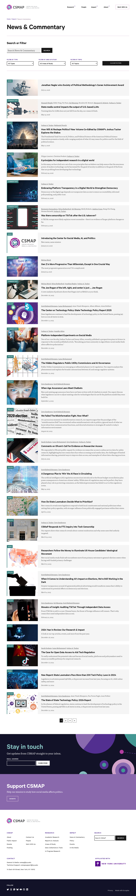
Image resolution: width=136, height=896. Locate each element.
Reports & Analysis (52, 840)
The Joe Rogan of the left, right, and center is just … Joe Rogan (71, 287)
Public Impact (12, 840)
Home (9, 19)
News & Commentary (24, 19)
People (83, 7)
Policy (72, 840)
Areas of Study (50, 844)
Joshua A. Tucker (115, 103)
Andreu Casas (97, 209)
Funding (10, 847)
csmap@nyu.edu (25, 862)
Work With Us (122, 7)
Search (47, 50)
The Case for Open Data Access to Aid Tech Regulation (68, 652)
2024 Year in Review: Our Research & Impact (63, 629)
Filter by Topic (76, 59)
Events (72, 844)
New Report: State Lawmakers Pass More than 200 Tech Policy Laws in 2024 (78, 674)
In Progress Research (52, 851)
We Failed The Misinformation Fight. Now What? (64, 415)
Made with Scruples (122, 890)
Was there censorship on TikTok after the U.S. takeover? (68, 215)
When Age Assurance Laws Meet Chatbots (61, 387)
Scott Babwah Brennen (49, 306)
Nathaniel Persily (60, 125)
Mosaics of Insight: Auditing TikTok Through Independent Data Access (75, 606)
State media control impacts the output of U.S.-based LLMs (70, 106)
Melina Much (46, 260)
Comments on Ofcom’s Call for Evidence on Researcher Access (71, 445)
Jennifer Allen (59, 331)
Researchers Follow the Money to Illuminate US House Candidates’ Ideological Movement (79, 552)
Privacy (110, 890)
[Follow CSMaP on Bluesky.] (17, 889)
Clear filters (115, 63)
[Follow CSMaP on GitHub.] (24, 889)
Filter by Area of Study (48, 59)
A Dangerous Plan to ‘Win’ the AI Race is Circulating (66, 473)
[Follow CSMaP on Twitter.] (8, 889)
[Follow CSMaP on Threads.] (11, 889)
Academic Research (52, 837)
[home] (16, 7)
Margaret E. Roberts (101, 103)
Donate (12, 799)
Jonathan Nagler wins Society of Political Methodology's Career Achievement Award (82, 84)
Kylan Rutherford (64, 209)
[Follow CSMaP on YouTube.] (21, 889)
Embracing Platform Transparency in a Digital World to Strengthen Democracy (79, 187)
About (106, 7)
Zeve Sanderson (47, 384)
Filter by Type (12, 59)
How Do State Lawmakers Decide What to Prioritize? (67, 501)
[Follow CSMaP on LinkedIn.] (27, 889)
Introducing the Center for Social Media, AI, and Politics (68, 238)
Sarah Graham (46, 442)
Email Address (12, 759)
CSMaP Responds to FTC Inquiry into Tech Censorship (67, 526)
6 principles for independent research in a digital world (67, 160)
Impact (94, 7)
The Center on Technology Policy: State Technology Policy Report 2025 (76, 310)
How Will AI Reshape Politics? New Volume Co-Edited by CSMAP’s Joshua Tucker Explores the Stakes (81, 131)
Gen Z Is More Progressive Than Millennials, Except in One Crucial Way (75, 264)
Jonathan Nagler (71, 284)
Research (70, 7)
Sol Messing (73, 103)
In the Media (74, 847)
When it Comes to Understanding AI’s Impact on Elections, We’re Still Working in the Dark (82, 580)
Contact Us (30, 837)
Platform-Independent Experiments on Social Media (66, 335)
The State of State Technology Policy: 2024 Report (66, 700)
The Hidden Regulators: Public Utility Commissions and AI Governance (75, 362)
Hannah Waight (47, 103)
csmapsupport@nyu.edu (29, 865)
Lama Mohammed (65, 306)
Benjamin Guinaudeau (49, 209)
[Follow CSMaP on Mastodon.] (14, 889)
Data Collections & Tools (54, 847)
